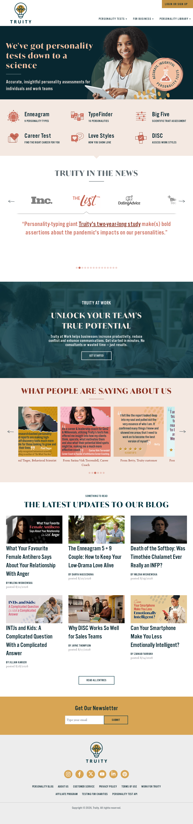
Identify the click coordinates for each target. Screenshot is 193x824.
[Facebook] (79, 774)
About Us (63, 786)
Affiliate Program (67, 794)
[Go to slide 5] (91, 268)
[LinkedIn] (113, 774)
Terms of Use (129, 786)
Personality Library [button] (174, 19)
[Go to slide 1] (79, 268)
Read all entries (96, 680)
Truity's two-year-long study (110, 224)
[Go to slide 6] (93, 268)
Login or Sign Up (176, 4)
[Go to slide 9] (102, 268)
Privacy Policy (108, 786)
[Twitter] (91, 774)
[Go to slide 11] (107, 268)
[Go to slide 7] (96, 268)
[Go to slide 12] (110, 268)
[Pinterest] (125, 774)
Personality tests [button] (112, 19)
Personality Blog (43, 786)
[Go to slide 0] (76, 268)
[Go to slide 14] (116, 268)
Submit (116, 720)
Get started (96, 355)
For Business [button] (142, 19)
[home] (17, 12)
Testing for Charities (95, 794)
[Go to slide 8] (99, 268)
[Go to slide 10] (105, 268)
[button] (41, 200)
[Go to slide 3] (85, 268)
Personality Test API (124, 794)
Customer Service (84, 786)
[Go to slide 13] (113, 268)
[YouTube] (102, 774)
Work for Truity (151, 786)
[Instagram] (68, 774)
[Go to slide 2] (82, 268)
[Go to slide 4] (88, 268)
